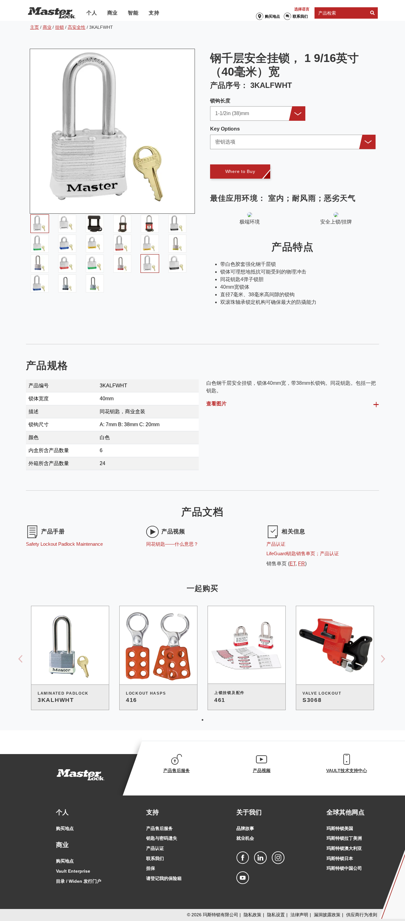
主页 (34, 27)
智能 (133, 12)
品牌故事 (245, 828)
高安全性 (76, 27)
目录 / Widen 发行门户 (78, 881)
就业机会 (245, 838)
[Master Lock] (51, 13)
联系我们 (300, 16)
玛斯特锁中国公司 (344, 868)
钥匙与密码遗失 (161, 838)
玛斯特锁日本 (340, 858)
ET (293, 563)
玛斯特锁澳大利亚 (344, 848)
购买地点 (272, 16)
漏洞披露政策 (327, 914)
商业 (112, 12)
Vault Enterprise (73, 871)
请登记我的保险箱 (164, 878)
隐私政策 (252, 914)
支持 (154, 12)
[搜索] (372, 13)
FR (301, 563)
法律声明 (299, 914)
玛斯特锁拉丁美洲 (344, 838)
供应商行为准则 (361, 914)
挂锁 (59, 27)
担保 (150, 868)
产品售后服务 (159, 828)
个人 (91, 12)
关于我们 (249, 812)
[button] (257, 113)
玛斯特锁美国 (340, 828)
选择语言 (301, 9)
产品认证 (155, 848)
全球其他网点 (345, 812)
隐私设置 (276, 914)
